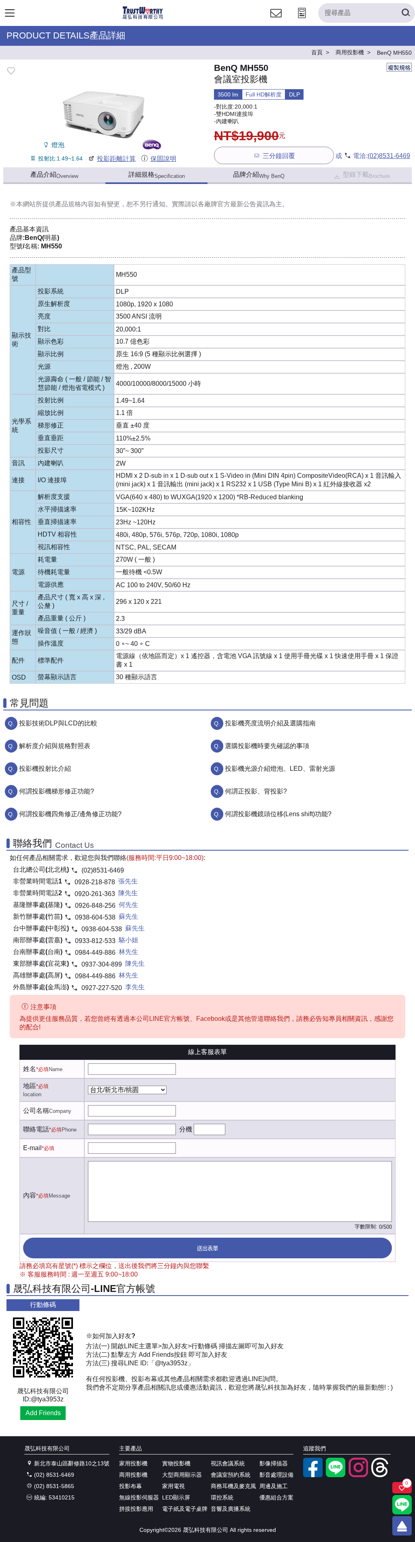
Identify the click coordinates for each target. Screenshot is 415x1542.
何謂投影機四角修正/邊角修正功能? (70, 814)
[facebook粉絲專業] (313, 1475)
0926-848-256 (95, 905)
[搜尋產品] (405, 13)
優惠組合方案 (276, 1497)
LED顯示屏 (176, 1497)
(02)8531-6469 (389, 155)
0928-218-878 (95, 882)
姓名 (29, 1068)
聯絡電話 (36, 1129)
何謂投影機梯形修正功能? (56, 791)
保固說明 (163, 158)
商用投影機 (133, 1474)
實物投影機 (176, 1463)
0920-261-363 (95, 893)
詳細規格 (156, 175)
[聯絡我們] (276, 20)
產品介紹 (54, 175)
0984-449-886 (95, 952)
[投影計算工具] (302, 20)
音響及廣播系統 (230, 1509)
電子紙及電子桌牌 (185, 1509)
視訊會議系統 (228, 1463)
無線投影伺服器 (139, 1497)
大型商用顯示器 (182, 1474)
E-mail (32, 1147)
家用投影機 (133, 1463)
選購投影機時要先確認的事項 (267, 745)
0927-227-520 (101, 987)
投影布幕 (130, 1486)
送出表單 (207, 1248)
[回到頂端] (402, 1526)
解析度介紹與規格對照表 (54, 745)
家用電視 (173, 1486)
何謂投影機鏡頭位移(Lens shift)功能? (278, 814)
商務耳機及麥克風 (233, 1486)
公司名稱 (36, 1110)
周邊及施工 (273, 1486)
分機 (185, 1129)
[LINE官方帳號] (335, 1475)
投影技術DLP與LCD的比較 (58, 723)
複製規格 (399, 67)
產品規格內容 (74, 204)
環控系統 (222, 1497)
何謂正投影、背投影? (256, 791)
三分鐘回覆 (279, 155)
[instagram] (358, 1475)
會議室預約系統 (230, 1474)
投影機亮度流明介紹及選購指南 (270, 723)
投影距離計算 (116, 158)
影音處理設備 (276, 1474)
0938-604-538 (95, 917)
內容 (29, 1195)
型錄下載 (366, 175)
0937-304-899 (101, 964)
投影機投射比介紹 (45, 768)
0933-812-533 (95, 940)
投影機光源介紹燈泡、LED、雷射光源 (280, 768)
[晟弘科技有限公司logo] (143, 18)
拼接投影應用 (136, 1509)
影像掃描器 (273, 1463)
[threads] (381, 1475)
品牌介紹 (259, 175)
